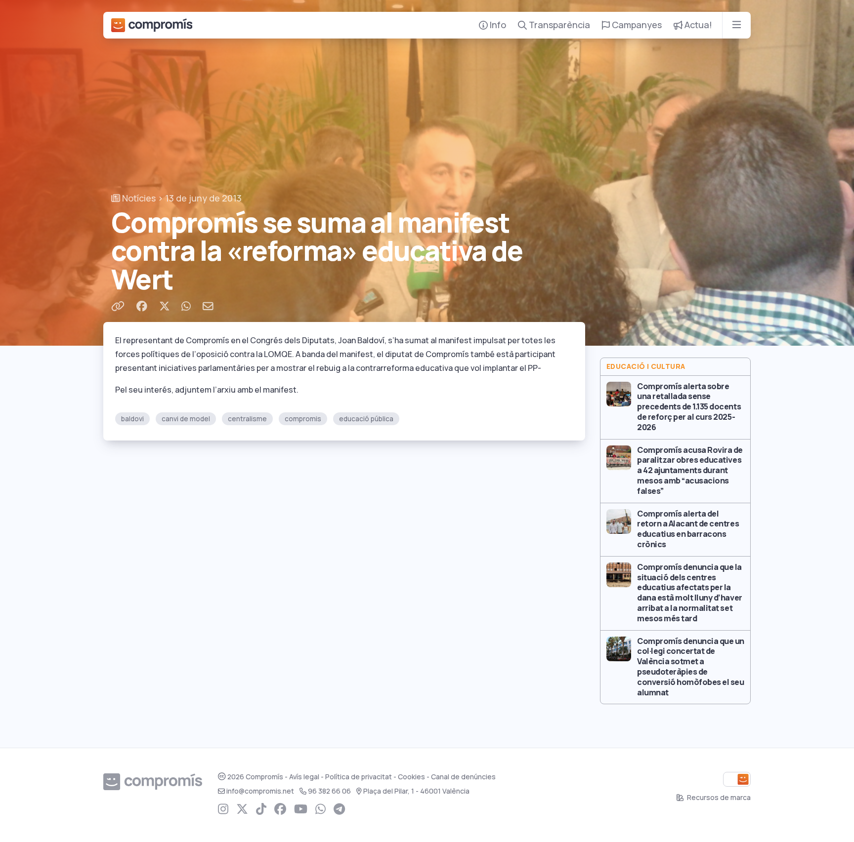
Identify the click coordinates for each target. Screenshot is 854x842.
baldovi (132, 418)
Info (497, 25)
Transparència (558, 25)
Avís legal (304, 776)
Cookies (411, 776)
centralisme (247, 418)
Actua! (697, 25)
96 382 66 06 (329, 791)
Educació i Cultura (645, 366)
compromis (303, 418)
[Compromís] (151, 25)
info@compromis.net (260, 791)
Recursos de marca (718, 797)
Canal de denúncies (463, 776)
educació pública (366, 418)
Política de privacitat (358, 776)
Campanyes (636, 25)
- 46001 (416, 791)
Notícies (138, 198)
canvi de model (186, 418)
